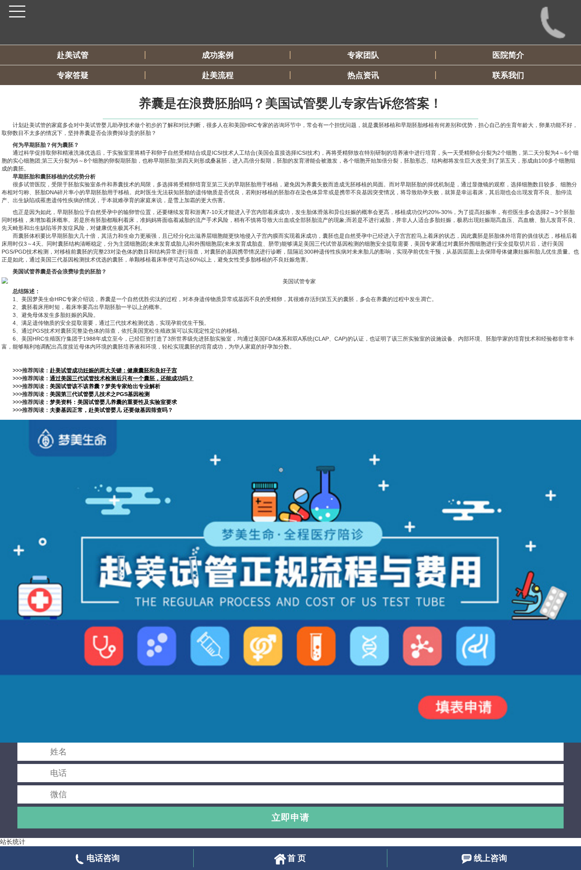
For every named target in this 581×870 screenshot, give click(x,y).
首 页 (296, 857)
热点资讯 (363, 75)
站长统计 (12, 841)
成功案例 (218, 55)
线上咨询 (490, 857)
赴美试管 (73, 55)
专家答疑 (73, 75)
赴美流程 (218, 75)
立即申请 (290, 817)
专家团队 (363, 55)
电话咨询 (103, 857)
